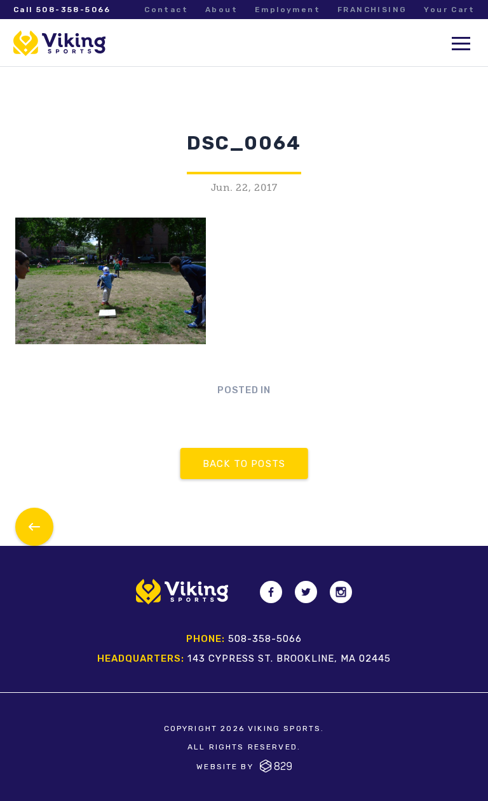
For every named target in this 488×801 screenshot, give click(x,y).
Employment (287, 9)
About (221, 9)
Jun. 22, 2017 (244, 187)
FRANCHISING (372, 9)
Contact (166, 9)
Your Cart (449, 9)
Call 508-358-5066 (62, 9)
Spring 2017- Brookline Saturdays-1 (34, 527)
